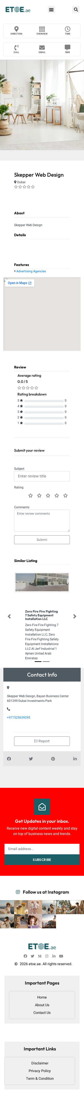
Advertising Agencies (31, 271)
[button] (51, 9)
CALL (16, 52)
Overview (42, 33)
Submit (42, 539)
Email (42, 52)
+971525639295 (18, 717)
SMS (67, 52)
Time (67, 33)
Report (44, 741)
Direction (16, 33)
